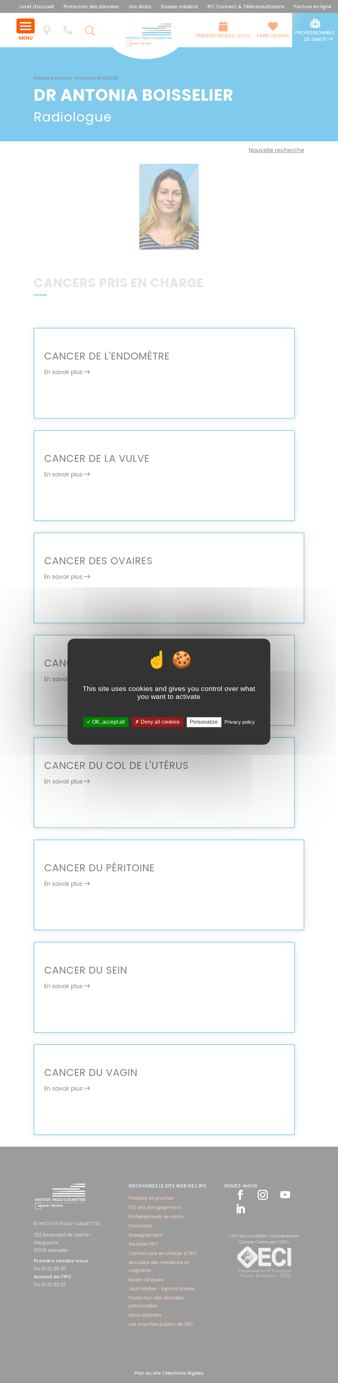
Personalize (204, 722)
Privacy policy (239, 722)
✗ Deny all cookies (157, 722)
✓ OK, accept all (105, 722)
